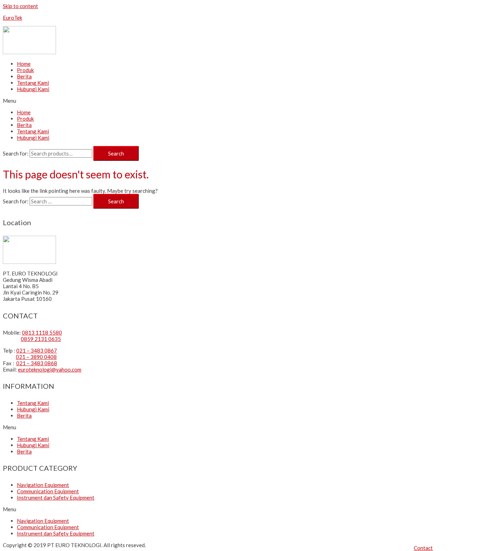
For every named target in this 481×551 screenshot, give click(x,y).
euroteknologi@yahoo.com (49, 369)
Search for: (16, 153)
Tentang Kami (33, 83)
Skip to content (20, 6)
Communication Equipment (48, 491)
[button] (423, 548)
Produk (25, 70)
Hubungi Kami (33, 89)
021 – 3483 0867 (36, 350)
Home (24, 64)
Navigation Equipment (43, 485)
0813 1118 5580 (42, 332)
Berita (24, 76)
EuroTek (12, 17)
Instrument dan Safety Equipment (55, 497)
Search (116, 153)
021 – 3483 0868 (36, 363)
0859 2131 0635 (41, 339)
